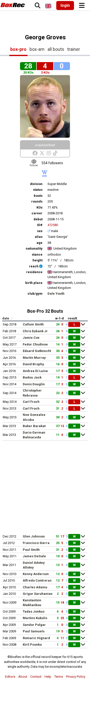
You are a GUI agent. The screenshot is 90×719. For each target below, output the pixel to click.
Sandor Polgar (34, 625)
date (6, 318)
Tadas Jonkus (33, 611)
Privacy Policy (75, 676)
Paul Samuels (33, 631)
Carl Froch (31, 402)
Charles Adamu (35, 587)
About (22, 676)
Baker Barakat (34, 426)
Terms (58, 676)
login (65, 5)
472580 (53, 225)
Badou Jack (32, 377)
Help (47, 676)
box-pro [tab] (18, 49)
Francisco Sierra (36, 543)
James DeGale (34, 556)
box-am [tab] (37, 49)
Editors (10, 676)
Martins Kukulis (35, 618)
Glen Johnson (34, 536)
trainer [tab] (73, 49)
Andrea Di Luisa (35, 371)
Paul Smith (31, 550)
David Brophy (33, 364)
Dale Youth (56, 293)
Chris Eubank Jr (35, 331)
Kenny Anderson (36, 574)
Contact (36, 676)
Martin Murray (34, 358)
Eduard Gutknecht (37, 351)
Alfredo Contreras (37, 580)
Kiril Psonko (32, 644)
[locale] (48, 6)
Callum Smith (33, 324)
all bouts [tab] (56, 49)
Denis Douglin (34, 384)
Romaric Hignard (36, 638)
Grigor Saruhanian (37, 594)
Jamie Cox (31, 337)
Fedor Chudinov (35, 344)
